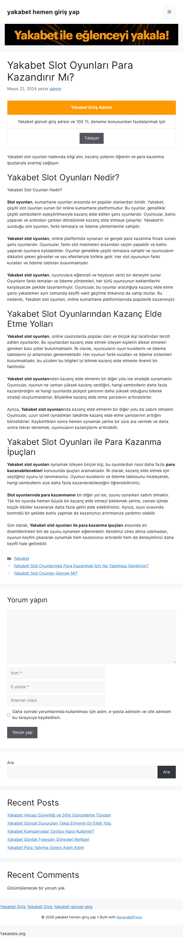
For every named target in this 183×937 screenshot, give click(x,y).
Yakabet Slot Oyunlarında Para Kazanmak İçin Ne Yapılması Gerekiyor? (81, 565)
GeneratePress (129, 917)
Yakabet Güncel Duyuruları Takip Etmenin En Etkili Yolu (59, 823)
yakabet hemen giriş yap (43, 12)
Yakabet (21, 558)
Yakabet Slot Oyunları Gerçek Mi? (45, 573)
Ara (10, 762)
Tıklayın (91, 138)
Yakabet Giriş (13, 906)
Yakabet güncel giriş (73, 906)
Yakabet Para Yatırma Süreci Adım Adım (45, 847)
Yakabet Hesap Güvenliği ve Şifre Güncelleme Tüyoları (59, 815)
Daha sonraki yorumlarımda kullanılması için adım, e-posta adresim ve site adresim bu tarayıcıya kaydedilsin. (91, 714)
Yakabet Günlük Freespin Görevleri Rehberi (48, 839)
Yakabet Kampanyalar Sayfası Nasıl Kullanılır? (50, 831)
